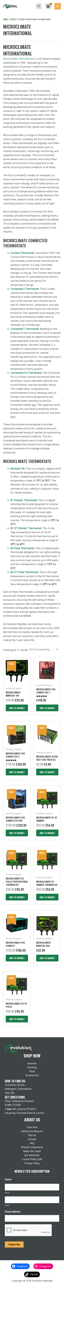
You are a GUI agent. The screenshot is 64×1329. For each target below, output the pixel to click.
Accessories (32, 1075)
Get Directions (15, 1097)
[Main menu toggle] (57, 6)
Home (5, 19)
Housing (32, 1067)
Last (7, 1205)
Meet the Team (32, 1151)
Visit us (32, 1135)
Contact (32, 1139)
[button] (38, 6)
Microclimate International (18, 58)
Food (32, 1071)
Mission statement (32, 1147)
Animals (32, 1063)
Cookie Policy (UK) (32, 1159)
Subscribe (14, 1244)
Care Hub (32, 1127)
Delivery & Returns (32, 1131)
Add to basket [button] (17, 708)
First (7, 1192)
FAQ (32, 1143)
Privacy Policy (32, 1163)
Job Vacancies (32, 1155)
